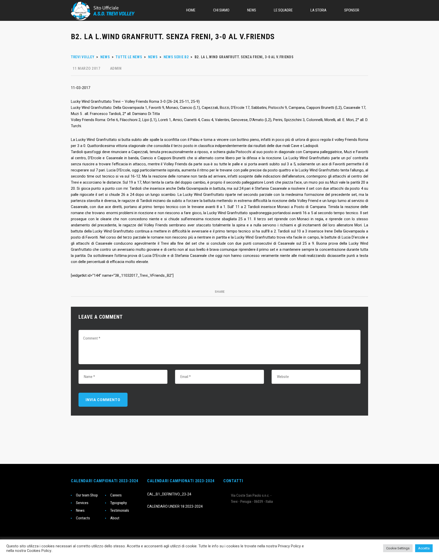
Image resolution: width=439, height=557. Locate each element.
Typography (118, 503)
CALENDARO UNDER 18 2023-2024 (175, 506)
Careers (116, 495)
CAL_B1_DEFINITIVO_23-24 (169, 494)
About (114, 518)
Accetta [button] (424, 548)
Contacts (83, 518)
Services (82, 503)
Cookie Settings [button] (398, 548)
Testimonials (119, 510)
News (80, 510)
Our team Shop (87, 495)
